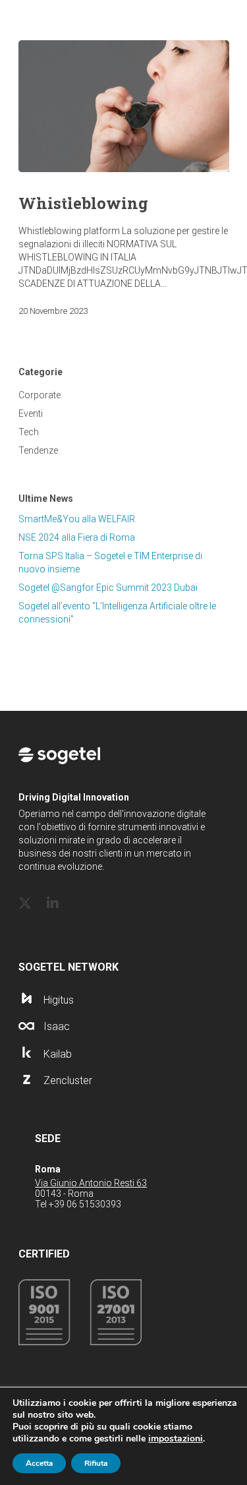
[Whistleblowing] (123, 106)
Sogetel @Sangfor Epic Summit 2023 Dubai (108, 587)
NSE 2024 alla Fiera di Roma (76, 537)
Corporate (39, 395)
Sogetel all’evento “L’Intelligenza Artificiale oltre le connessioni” (117, 612)
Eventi (30, 413)
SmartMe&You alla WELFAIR (76, 519)
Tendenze (38, 450)
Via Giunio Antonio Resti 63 (91, 1183)
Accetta (39, 1463)
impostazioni (175, 1439)
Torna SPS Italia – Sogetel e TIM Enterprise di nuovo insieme (110, 562)
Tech (28, 432)
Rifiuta (95, 1463)
